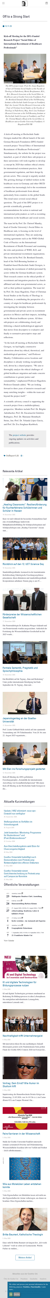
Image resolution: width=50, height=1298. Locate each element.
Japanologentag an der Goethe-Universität (20, 720)
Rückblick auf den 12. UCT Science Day (23, 564)
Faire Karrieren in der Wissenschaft (21, 1133)
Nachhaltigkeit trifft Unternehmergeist (22, 1035)
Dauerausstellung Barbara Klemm (24, 903)
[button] (25, 1257)
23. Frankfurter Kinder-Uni (22, 935)
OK (11, 1294)
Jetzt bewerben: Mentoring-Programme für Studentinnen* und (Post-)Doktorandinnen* (22, 835)
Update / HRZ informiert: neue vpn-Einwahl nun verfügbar (20, 812)
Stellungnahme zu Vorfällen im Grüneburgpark (18, 823)
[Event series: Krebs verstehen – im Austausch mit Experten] (22, 918)
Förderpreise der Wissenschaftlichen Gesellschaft (22, 616)
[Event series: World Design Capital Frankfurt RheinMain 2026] (42, 908)
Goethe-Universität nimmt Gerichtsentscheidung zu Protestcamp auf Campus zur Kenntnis (22, 873)
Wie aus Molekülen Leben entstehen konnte (22, 1185)
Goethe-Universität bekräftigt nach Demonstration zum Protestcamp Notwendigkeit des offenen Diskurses (21, 860)
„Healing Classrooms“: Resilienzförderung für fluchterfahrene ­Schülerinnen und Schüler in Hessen (25, 507)
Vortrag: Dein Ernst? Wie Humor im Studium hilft (21, 1085)
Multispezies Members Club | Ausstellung (27, 896)
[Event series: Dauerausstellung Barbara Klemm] (21, 901)
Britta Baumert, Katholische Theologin (23, 1234)
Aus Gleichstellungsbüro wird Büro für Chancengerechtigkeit (22, 847)
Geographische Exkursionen (22, 928)
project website (19, 434)
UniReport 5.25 (12, 455)
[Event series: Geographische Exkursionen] (22, 925)
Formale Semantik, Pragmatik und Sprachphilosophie (20, 669)
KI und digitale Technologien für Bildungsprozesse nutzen (19, 984)
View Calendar (9, 940)
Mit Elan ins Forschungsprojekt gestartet (24, 769)
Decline (16, 1294)
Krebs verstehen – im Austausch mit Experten (28, 921)
